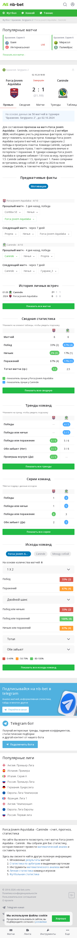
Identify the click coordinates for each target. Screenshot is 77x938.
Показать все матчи (38, 306)
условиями (41, 921)
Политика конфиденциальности (19, 893)
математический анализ (52, 846)
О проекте (7, 900)
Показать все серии (38, 531)
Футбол (6, 20)
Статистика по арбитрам (25, 863)
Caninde (62, 80)
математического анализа (43, 867)
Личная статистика (21, 870)
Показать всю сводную (38, 390)
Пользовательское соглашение (19, 896)
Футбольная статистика (24, 874)
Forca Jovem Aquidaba (14, 82)
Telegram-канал (15, 907)
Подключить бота (22, 744)
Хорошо (61, 918)
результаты (33, 860)
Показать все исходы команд (38, 667)
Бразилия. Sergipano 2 (22, 20)
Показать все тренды (39, 466)
